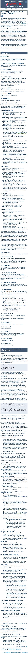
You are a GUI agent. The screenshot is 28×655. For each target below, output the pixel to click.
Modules (3, 652)
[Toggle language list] (2, 16)
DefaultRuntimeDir (14, 642)
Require (11, 509)
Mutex (21, 536)
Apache (2, 8)
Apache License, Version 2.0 (15, 649)
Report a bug (24, 652)
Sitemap (19, 652)
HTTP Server (7, 8)
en (26, 646)
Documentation (14, 8)
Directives (8, 652)
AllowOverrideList (21, 133)
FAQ (12, 652)
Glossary (15, 652)
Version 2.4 (21, 8)
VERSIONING (24, 23)
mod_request (9, 291)
